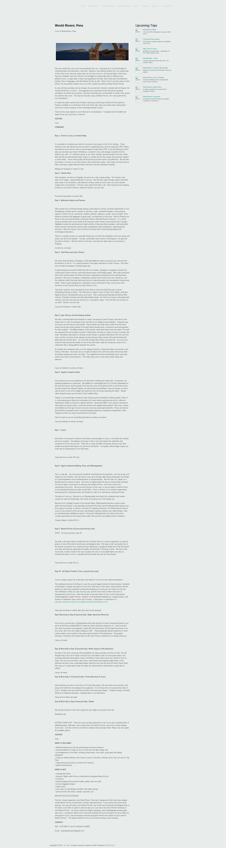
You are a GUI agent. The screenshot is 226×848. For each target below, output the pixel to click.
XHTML (107, 845)
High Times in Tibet (150, 48)
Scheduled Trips (108, 6)
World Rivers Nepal (149, 29)
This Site (67, 845)
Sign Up (145, 6)
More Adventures (123, 6)
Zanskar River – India (150, 58)
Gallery (136, 6)
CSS (113, 845)
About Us (155, 6)
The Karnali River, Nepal (151, 39)
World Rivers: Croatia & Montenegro (155, 68)
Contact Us (166, 6)
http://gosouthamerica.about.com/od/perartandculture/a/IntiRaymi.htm (81, 602)
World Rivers (93, 6)
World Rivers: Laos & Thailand (153, 77)
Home (83, 6)
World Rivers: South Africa (152, 87)
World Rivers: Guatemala (151, 96)
